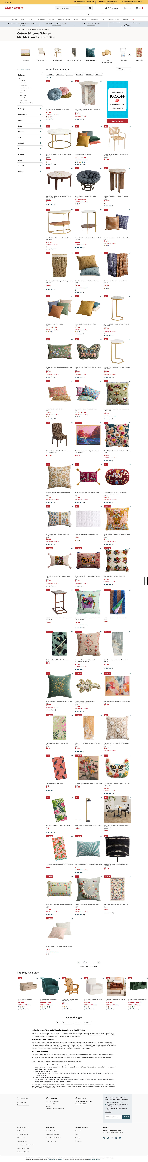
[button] (14, 19)
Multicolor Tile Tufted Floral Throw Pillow (115, 576)
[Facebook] (104, 1138)
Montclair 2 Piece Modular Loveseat (116, 999)
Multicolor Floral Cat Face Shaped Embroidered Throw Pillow (117, 784)
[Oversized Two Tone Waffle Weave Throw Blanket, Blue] (106, 288)
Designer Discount (51, 1141)
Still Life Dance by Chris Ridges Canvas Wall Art (117, 701)
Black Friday (87, 1023)
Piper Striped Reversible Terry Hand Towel (115, 618)
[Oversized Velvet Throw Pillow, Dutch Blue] (84, 162)
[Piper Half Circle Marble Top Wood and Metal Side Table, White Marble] (46, 247)
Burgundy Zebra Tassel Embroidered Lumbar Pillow (87, 493)
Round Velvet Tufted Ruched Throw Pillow (57, 109)
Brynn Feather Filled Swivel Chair (93, 999)
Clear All (49, 77)
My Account (20, 1131)
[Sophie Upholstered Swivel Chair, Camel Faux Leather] (41, 1007)
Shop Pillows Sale (56, 25)
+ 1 (85, 162)
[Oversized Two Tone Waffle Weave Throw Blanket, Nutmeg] (104, 288)
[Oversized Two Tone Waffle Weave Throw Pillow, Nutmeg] (106, 245)
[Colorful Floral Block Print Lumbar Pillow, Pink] (77, 416)
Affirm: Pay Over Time (23, 1148)
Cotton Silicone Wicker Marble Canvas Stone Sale (37, 29)
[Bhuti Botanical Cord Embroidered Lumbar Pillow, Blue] (75, 290)
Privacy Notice (51, 1159)
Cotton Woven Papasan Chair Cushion (85, 196)
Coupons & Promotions (52, 1134)
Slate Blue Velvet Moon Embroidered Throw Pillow (87, 905)
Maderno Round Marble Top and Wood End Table (116, 196)
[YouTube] (120, 1138)
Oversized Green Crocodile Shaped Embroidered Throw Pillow (85, 702)
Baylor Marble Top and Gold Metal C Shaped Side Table (116, 324)
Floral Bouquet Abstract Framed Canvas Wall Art (88, 783)
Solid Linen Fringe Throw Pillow (54, 324)
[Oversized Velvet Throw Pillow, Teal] (82, 162)
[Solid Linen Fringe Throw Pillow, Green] (46, 331)
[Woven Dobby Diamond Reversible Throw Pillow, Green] (48, 954)
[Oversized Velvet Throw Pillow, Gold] (81, 162)
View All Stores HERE (80, 1104)
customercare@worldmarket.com (55, 1108)
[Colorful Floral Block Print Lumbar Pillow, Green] (75, 416)
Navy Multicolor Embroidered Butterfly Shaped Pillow (88, 367)
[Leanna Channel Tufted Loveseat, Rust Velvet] (134, 1007)
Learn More (129, 3)
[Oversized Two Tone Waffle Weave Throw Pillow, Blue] (108, 245)
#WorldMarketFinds (117, 1132)
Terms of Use (61, 1159)
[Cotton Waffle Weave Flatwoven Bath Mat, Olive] (79, 540)
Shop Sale (22, 25)
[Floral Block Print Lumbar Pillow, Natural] (46, 416)
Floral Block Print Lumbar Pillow (54, 409)
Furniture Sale (67, 1023)
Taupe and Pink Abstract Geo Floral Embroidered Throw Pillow (85, 660)
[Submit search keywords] (90, 8)
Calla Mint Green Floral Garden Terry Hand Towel (58, 744)
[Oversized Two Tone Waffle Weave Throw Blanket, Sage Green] (108, 288)
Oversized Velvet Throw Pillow (83, 154)
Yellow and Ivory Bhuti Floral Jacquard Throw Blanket (87, 744)
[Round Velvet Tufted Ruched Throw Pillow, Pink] (50, 117)
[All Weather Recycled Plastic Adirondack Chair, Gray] (66, 1007)
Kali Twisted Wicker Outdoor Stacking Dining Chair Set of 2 (116, 155)
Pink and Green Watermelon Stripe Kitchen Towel (59, 864)
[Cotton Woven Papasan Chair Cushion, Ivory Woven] (75, 204)
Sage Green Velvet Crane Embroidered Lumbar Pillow (59, 367)
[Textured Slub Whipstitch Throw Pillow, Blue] (79, 331)
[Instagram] (112, 1138)
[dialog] (74, 1159)
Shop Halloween (91, 25)
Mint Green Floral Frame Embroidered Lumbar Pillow (59, 905)
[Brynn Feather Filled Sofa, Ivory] (24, 1007)
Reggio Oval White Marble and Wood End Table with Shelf (88, 238)
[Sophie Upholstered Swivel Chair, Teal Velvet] (49, 1007)
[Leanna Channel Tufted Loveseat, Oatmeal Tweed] (130, 1007)
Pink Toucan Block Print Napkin (54, 783)
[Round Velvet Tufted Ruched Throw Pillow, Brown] (46, 117)
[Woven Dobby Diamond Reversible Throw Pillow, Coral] (46, 954)
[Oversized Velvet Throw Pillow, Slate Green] (77, 162)
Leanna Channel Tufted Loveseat (137, 999)
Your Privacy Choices (94, 1159)
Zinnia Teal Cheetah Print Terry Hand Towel (58, 660)
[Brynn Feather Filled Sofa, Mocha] (22, 1007)
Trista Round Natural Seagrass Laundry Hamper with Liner (59, 281)
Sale (23, 29)
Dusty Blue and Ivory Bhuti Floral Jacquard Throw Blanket (117, 660)
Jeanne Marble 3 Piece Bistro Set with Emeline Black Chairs (116, 826)
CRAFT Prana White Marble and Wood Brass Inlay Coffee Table (58, 196)
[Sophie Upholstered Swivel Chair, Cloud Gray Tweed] (42, 1007)
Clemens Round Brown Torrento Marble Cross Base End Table (87, 109)
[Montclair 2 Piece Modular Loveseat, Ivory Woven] (107, 1007)
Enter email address (113, 1117)
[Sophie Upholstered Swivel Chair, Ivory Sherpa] (44, 1007)
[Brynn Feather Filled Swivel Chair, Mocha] (88, 1007)
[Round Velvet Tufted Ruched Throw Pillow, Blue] (52, 117)
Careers (77, 1134)
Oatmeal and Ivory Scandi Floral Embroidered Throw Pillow (116, 744)
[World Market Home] (14, 8)
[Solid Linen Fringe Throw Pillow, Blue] (52, 331)
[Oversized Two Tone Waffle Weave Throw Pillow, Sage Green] (104, 245)
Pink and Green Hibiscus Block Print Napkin (58, 825)
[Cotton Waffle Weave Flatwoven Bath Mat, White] (77, 540)
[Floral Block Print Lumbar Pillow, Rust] (48, 416)
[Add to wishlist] (72, 81)
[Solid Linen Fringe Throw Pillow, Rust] (48, 331)
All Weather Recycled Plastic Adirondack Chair (70, 999)
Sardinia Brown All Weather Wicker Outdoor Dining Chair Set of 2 (58, 451)
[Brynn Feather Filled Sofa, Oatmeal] (20, 1007)
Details (112, 3)
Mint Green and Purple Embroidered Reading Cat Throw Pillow (87, 618)
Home (18, 29)
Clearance (77, 1023)
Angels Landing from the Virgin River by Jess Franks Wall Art (87, 451)
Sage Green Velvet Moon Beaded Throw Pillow (59, 701)
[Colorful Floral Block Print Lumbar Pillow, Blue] (79, 416)
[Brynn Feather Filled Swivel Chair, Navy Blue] (85, 1007)
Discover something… (62, 8)
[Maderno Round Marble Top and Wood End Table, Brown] (104, 203)
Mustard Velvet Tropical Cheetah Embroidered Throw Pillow (117, 535)
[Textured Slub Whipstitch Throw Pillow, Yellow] (75, 331)
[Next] (98, 962)
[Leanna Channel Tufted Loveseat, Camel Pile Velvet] (129, 1007)
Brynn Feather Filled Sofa (25, 999)
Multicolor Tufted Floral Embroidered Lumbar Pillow (58, 576)
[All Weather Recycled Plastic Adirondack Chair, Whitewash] (63, 1007)
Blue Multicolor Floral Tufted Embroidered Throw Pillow (117, 451)
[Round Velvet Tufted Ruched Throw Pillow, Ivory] (48, 117)
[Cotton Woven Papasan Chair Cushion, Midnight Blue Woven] (77, 204)
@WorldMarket (107, 1132)
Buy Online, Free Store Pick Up (25, 1145)
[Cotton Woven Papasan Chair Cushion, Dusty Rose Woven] (79, 204)
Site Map (77, 1138)
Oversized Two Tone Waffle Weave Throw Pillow (117, 237)
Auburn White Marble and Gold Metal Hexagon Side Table (117, 367)
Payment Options (22, 1141)
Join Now (78, 3)
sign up (126, 1117)
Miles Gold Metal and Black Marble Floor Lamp (88, 825)
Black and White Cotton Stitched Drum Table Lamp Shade (116, 864)
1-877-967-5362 (50, 1103)
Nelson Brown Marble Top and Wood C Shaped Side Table (59, 618)
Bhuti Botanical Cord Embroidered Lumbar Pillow (87, 281)
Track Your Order (21, 1102)
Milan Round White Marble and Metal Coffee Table (58, 155)
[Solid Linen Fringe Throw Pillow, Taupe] (50, 331)
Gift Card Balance (22, 1138)
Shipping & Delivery (22, 1134)
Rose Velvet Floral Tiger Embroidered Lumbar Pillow (87, 576)
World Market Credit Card (53, 1138)
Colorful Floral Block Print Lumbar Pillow (86, 409)
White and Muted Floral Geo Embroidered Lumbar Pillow (57, 535)
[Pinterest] (116, 1138)
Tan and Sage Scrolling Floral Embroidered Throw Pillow (58, 493)
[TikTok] (108, 1138)
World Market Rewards (52, 1131)
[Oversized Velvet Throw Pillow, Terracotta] (79, 162)
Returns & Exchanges (23, 1105)
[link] (139, 8)
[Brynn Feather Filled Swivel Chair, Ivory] (86, 1007)
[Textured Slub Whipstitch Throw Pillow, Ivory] (77, 331)
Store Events (78, 1141)
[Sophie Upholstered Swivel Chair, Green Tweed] (47, 1007)
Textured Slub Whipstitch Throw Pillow (85, 324)
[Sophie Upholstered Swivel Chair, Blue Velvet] (46, 1007)
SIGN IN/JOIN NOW (117, 121)
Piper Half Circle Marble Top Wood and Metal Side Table (58, 238)
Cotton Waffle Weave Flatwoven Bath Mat (86, 534)
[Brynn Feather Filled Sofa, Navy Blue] (19, 1007)
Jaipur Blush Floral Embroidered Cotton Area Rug (116, 905)
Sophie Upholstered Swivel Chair (49, 999)
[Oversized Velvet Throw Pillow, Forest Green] (75, 162)
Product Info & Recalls (23, 1152)
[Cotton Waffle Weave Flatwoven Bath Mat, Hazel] (75, 540)
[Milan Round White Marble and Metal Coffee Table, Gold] (46, 162)
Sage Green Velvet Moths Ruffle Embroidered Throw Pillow (116, 409)
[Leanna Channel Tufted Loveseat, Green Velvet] (132, 1007)
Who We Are (78, 1131)
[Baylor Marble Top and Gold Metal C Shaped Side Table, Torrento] (104, 333)
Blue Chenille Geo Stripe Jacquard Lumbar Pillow (88, 864)
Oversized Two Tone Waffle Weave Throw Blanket (115, 281)
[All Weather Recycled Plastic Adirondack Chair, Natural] (64, 1007)
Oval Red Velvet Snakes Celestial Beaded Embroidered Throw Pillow (115, 493)
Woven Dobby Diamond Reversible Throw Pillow (59, 946)
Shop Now (124, 25)
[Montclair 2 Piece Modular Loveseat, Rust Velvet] (108, 1007)
